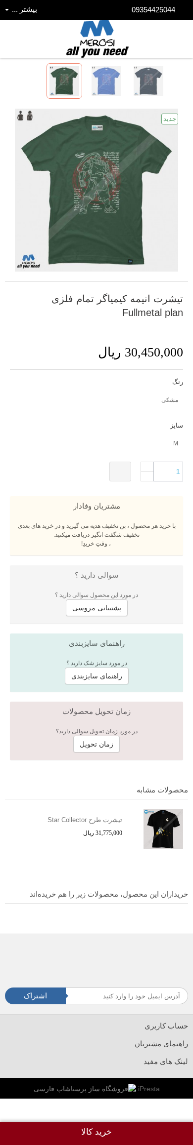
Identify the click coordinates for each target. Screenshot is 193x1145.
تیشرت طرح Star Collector (85, 820)
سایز (175, 425)
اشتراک (35, 995)
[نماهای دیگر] (174, 81)
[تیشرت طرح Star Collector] (157, 829)
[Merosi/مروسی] (97, 39)
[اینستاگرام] (91, 954)
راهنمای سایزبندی (96, 676)
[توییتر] (110, 954)
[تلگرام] (73, 954)
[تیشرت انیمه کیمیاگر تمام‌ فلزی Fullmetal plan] (64, 81)
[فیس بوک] (129, 954)
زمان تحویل (96, 744)
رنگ (176, 382)
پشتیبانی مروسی (96, 608)
